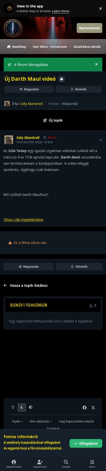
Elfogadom (88, 443)
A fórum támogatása (31, 64)
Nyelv (16, 421)
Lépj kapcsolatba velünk (76, 421)
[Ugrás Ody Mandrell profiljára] (7, 103)
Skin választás (40, 421)
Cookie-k (53, 428)
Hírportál (69, 103)
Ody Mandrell (31, 103)
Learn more (9, 8)
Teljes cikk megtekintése (23, 219)
